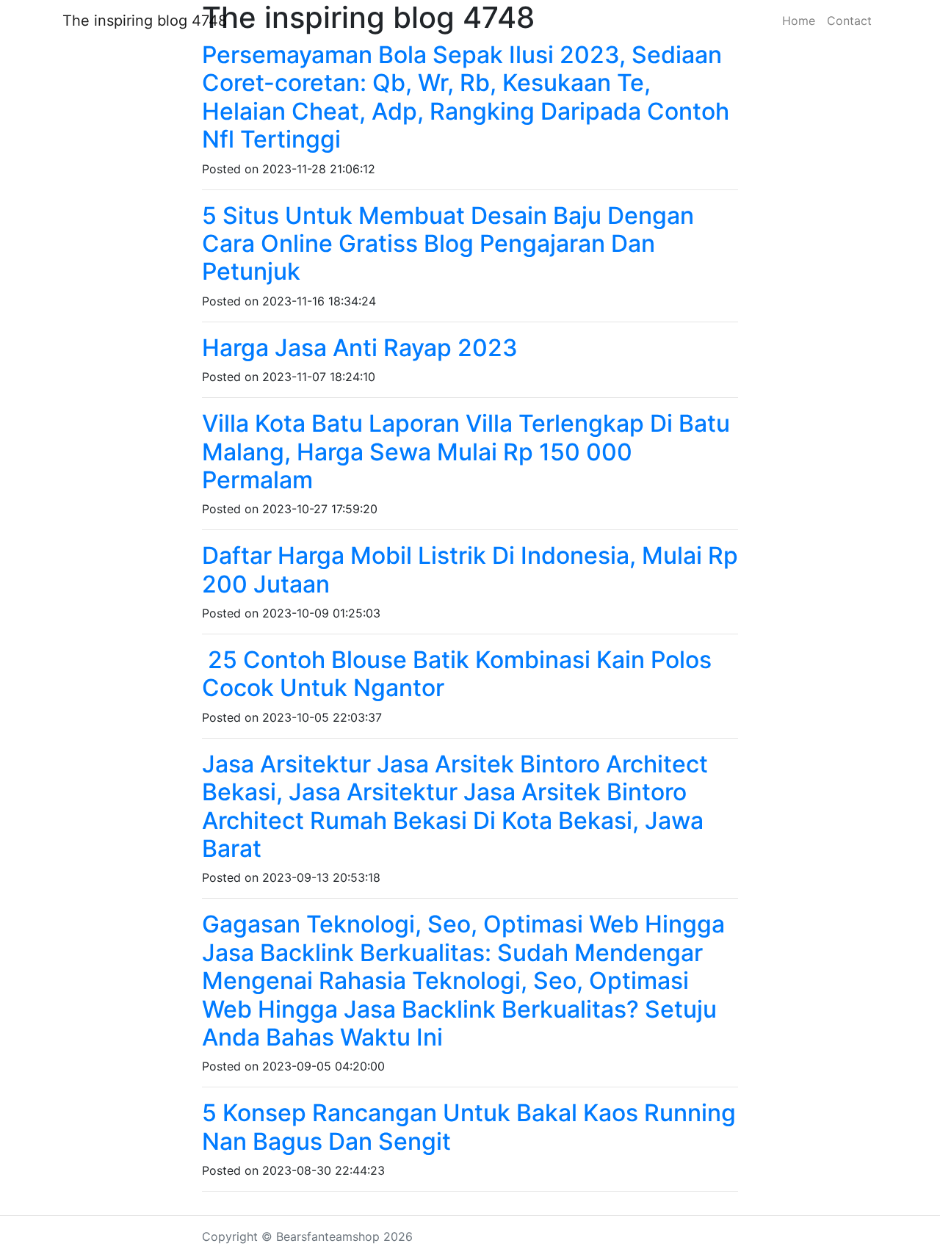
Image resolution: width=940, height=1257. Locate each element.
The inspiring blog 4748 (144, 20)
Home (798, 20)
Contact (849, 20)
